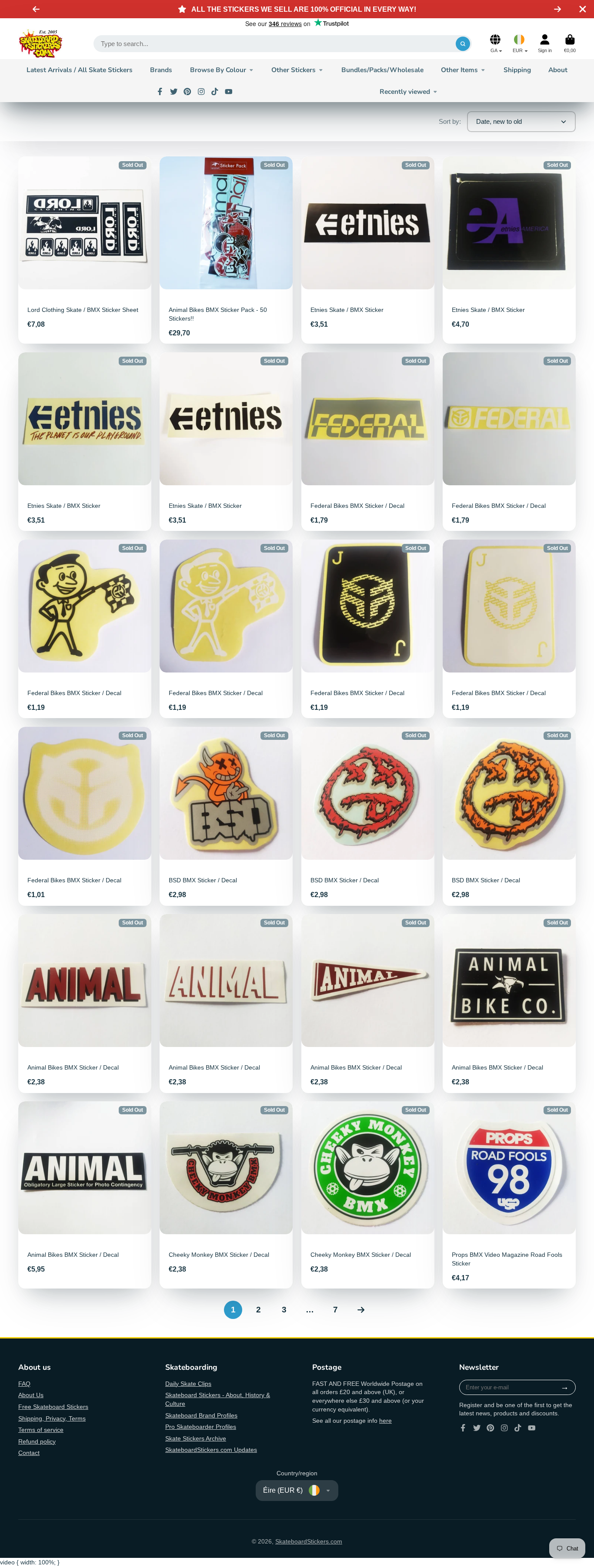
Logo (40, 44)
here (385, 1420)
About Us (30, 1394)
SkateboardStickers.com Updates (211, 1449)
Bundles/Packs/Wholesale (382, 69)
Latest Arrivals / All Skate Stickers (80, 69)
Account (545, 43)
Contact (29, 1452)
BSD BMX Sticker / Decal (226, 816)
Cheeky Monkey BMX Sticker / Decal (226, 1195)
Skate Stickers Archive (195, 1438)
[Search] (463, 43)
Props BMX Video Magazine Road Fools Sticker (509, 1195)
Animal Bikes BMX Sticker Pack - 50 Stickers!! (226, 250)
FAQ (24, 1383)
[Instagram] (201, 92)
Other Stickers (293, 69)
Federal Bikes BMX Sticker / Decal (367, 441)
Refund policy (37, 1441)
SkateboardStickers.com (308, 1541)
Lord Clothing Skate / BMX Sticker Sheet (84, 250)
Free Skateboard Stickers (53, 1406)
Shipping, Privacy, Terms (52, 1418)
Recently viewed (405, 91)
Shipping (517, 69)
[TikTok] (215, 92)
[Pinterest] (187, 92)
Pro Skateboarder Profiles (200, 1426)
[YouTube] (229, 92)
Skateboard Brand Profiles (201, 1415)
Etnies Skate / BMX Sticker (367, 250)
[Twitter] (174, 92)
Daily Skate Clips (188, 1383)
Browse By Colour (218, 69)
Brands (161, 69)
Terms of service (40, 1429)
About (557, 69)
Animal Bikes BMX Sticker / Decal (84, 1003)
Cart (570, 43)
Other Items (459, 69)
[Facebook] (160, 92)
